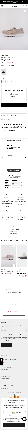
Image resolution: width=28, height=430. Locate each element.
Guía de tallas (4, 388)
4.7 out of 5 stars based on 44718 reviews (14, 315)
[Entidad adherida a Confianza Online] (14, 396)
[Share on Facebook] (6, 119)
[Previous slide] (2, 157)
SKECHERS (4, 55)
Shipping (3, 362)
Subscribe (7, 345)
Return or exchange (5, 364)
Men (19, 415)
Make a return (4, 369)
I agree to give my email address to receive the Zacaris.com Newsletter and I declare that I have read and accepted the (14, 420)
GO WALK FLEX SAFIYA (7, 271)
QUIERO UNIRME (14, 424)
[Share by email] (12, 119)
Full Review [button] (8, 165)
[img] (9, 145)
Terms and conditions (6, 367)
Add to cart (14, 105)
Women (11, 415)
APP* (23, 1)
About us (3, 353)
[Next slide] (25, 157)
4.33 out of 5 (18, 176)
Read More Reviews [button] (14, 170)
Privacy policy (17, 421)
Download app (14, 96)
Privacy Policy (4, 355)
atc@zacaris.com (5, 378)
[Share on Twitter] (8, 119)
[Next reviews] (25, 127)
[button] (4, 60)
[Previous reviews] (3, 127)
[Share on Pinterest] (10, 119)
